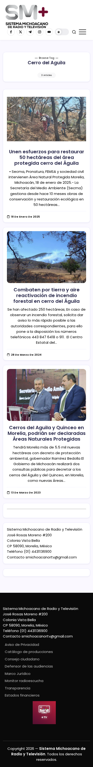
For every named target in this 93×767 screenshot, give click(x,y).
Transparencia (17, 688)
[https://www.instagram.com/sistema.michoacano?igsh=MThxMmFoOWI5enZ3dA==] (39, 32)
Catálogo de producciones (29, 651)
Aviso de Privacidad (22, 644)
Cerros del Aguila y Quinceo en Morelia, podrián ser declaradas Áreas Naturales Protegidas (47, 433)
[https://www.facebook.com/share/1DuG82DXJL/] (11, 32)
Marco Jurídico (18, 673)
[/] (20, 32)
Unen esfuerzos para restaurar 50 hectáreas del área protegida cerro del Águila (46, 157)
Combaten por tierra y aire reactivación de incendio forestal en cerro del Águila (46, 295)
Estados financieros (22, 695)
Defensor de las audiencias (29, 666)
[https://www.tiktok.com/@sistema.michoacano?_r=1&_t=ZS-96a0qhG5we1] (30, 32)
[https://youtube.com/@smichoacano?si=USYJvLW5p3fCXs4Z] (49, 32)
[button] (62, 32)
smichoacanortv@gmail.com (51, 557)
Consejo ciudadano (22, 659)
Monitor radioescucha (24, 680)
